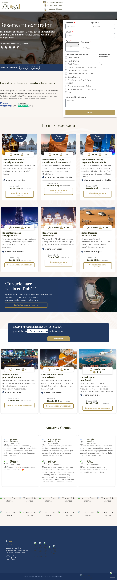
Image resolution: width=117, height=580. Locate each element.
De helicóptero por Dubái (79, 86)
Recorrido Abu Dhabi (77, 70)
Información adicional (75, 97)
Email (68, 32)
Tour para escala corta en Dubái (82, 89)
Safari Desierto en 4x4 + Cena (81, 74)
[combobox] (72, 49)
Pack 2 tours (73, 58)
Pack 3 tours (73, 61)
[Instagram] (13, 558)
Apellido (95, 23)
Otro (70, 92)
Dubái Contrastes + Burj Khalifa (82, 67)
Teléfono (85, 42)
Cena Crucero (74, 77)
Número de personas (104, 56)
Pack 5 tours (73, 64)
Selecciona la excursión (76, 55)
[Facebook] (8, 558)
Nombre (69, 23)
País (67, 41)
